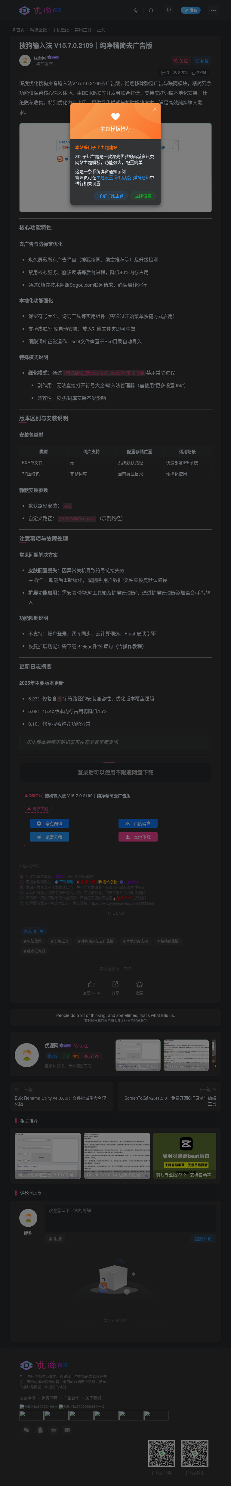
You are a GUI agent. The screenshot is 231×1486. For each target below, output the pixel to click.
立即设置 (143, 196)
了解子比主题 (111, 196)
